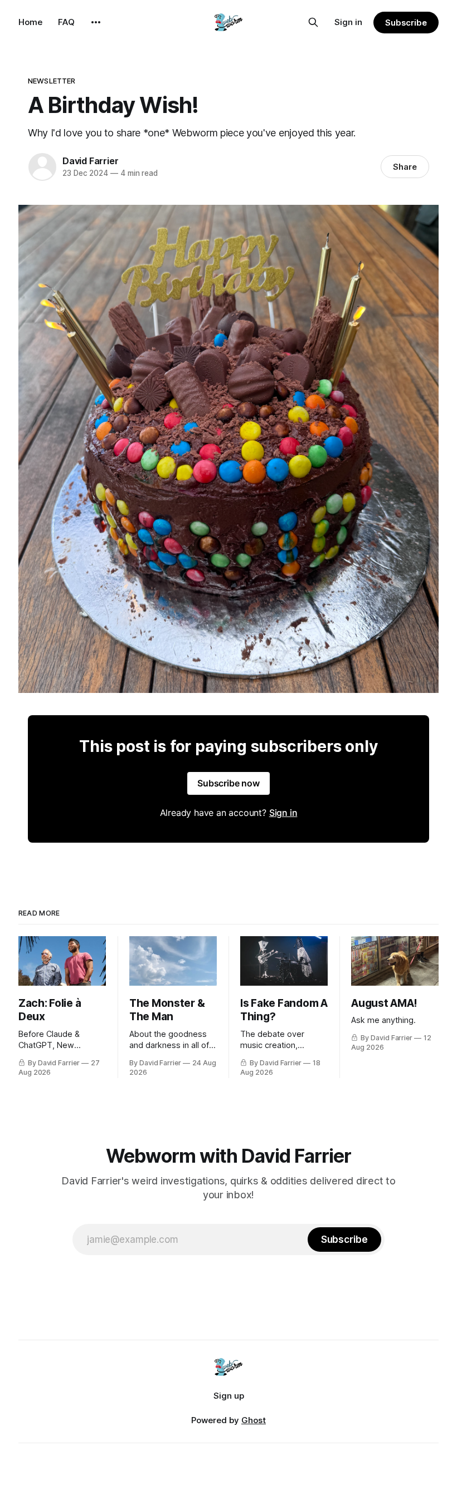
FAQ (66, 22)
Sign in (348, 22)
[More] (96, 22)
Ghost (253, 1420)
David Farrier (90, 160)
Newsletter (51, 80)
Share (405, 166)
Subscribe (406, 22)
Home (30, 22)
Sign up (228, 1395)
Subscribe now (228, 783)
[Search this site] (313, 22)
